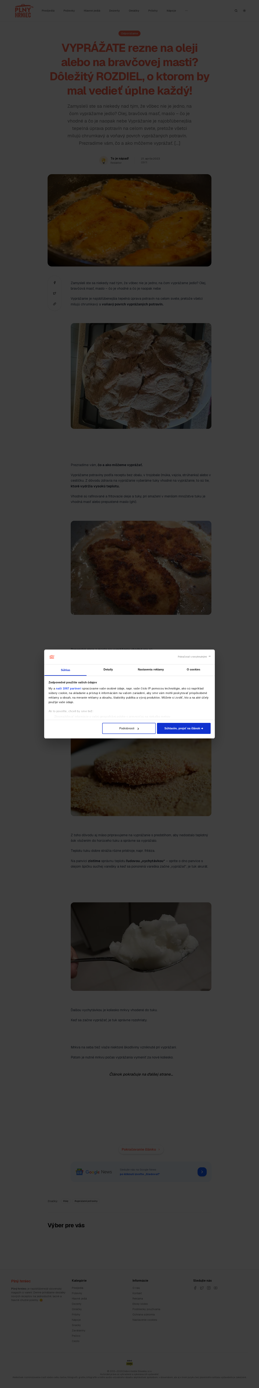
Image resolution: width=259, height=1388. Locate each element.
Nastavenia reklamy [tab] (151, 669)
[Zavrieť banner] (194, 656)
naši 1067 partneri (68, 688)
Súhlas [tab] (65, 670)
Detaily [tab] (108, 669)
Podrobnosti (126, 728)
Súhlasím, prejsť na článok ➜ (183, 728)
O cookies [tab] (193, 669)
